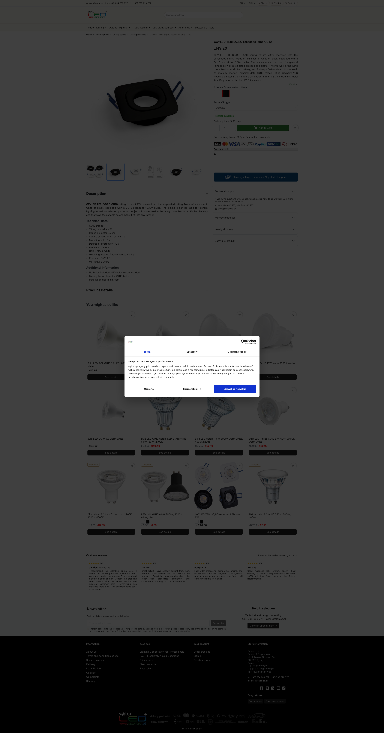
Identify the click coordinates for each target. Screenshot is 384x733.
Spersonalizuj (190, 389)
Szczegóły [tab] (192, 351)
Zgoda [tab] (147, 351)
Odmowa (149, 389)
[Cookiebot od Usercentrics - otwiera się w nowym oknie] (243, 342)
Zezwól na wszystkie (235, 389)
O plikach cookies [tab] (237, 351)
